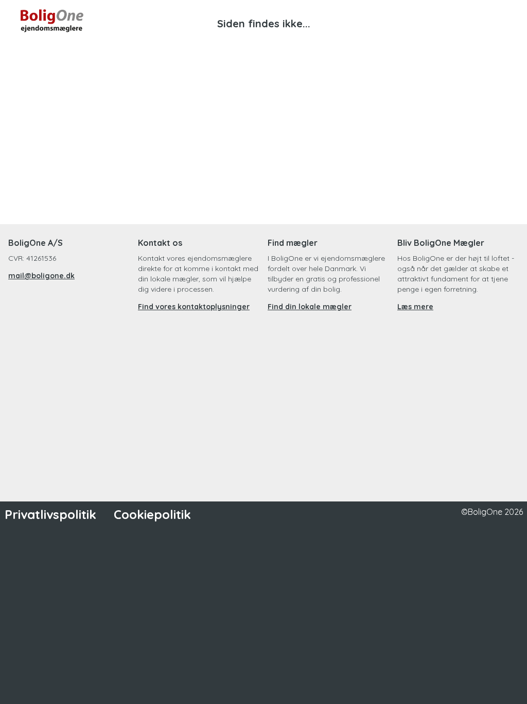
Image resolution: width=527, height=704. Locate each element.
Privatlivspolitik (50, 514)
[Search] (422, 20)
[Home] (142, 20)
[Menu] (496, 20)
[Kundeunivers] (459, 20)
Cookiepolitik (152, 514)
